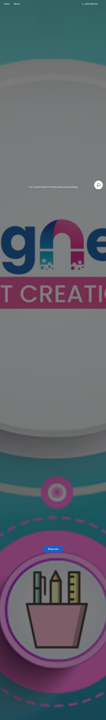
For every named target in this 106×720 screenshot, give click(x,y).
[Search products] (98, 185)
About (17, 4)
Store (6, 4)
